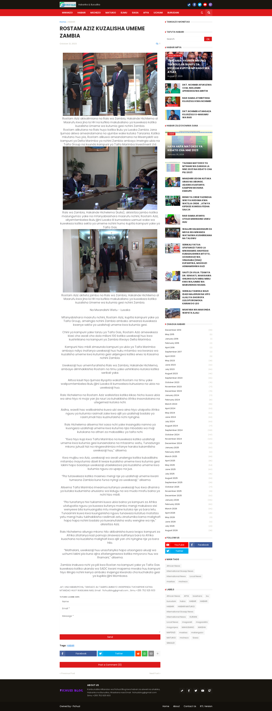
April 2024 (188, 408)
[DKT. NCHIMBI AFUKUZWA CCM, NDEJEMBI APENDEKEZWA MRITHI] (172, 88)
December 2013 (188, 329)
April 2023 (188, 356)
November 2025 (188, 491)
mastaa (171, 581)
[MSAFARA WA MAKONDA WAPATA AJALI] (172, 313)
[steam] (189, 4)
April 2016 (188, 347)
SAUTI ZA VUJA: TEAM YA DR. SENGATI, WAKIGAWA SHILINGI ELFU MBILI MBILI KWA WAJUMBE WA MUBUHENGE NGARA (196, 278)
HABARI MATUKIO (186, 606)
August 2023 (188, 373)
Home (63, 21)
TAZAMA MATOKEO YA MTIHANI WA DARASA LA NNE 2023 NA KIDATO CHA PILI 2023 (197, 168)
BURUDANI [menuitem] (173, 12)
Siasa (195, 637)
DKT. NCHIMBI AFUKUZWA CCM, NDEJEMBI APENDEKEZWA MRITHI (197, 87)
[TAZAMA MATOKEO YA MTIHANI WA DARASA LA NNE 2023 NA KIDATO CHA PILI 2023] (172, 167)
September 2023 (188, 377)
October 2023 (188, 382)
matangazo (197, 632)
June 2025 (188, 469)
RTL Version (206, 706)
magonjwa (172, 627)
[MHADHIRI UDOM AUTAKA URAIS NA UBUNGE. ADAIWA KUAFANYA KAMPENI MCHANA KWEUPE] (172, 182)
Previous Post (68, 673)
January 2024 (188, 395)
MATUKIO (171, 637)
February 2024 (188, 399)
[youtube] (205, 4)
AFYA (186, 596)
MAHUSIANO (188, 627)
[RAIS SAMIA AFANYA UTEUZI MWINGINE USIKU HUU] (172, 219)
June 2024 (188, 417)
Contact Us (190, 706)
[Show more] (157, 653)
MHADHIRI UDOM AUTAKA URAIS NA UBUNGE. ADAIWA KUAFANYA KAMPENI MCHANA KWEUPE (196, 184)
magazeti (187, 622)
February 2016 (188, 343)
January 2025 (188, 447)
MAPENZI (171, 632)
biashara (197, 596)
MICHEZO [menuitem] (95, 12)
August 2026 (188, 530)
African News (173, 565)
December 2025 (188, 495)
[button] (201, 12)
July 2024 (188, 421)
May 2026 (188, 517)
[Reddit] (138, 653)
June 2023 (188, 364)
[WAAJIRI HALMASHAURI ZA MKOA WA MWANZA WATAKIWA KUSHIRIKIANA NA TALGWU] (172, 233)
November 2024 (188, 438)
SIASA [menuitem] (135, 12)
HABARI (71, 21)
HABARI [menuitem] (81, 12)
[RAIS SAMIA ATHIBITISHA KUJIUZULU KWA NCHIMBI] (172, 102)
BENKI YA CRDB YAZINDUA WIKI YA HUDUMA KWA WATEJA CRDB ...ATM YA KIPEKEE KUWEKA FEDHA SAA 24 (197, 203)
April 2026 (188, 512)
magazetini (202, 622)
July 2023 (188, 369)
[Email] (151, 653)
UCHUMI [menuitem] (158, 12)
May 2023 (188, 360)
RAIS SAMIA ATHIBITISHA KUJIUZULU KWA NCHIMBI (196, 100)
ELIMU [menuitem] (124, 12)
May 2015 (188, 334)
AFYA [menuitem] (146, 12)
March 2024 (188, 403)
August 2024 (188, 425)
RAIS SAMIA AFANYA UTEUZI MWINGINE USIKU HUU (196, 218)
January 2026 (188, 499)
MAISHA (202, 627)
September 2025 (188, 482)
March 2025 (188, 456)
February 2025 (188, 451)
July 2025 (188, 473)
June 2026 (188, 521)
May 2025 (188, 465)
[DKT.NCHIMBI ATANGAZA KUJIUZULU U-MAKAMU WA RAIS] (172, 115)
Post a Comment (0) (110, 664)
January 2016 (188, 338)
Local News (195, 576)
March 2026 (188, 508)
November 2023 (188, 386)
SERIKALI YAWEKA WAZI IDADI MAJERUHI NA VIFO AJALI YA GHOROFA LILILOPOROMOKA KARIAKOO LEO (196, 297)
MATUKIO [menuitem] (110, 12)
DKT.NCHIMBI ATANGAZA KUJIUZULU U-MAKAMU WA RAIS (196, 114)
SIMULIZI (171, 642)
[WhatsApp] (144, 653)
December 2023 (188, 391)
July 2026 (188, 525)
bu (207, 596)
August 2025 (188, 478)
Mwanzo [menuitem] (67, 12)
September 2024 (188, 430)
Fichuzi (76, 706)
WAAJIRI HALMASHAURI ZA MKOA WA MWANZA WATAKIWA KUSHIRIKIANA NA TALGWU (197, 234)
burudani (171, 601)
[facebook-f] (194, 4)
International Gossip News (180, 571)
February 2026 (188, 504)
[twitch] (210, 4)
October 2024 (188, 434)
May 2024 (188, 412)
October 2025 (188, 486)
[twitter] (200, 4)
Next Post (154, 673)
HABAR (192, 601)
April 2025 (188, 460)
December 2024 (188, 443)
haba (182, 601)
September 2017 (188, 351)
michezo (183, 581)
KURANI (193, 616)
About (176, 706)
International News (176, 576)
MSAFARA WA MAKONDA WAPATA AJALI (196, 311)
